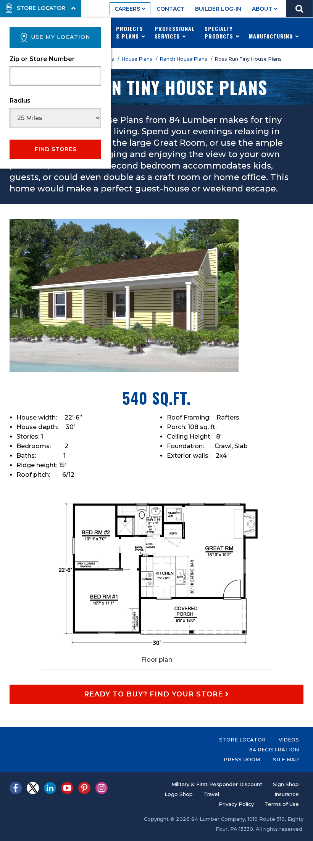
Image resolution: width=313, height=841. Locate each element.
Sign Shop (286, 784)
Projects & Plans (129, 32)
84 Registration (274, 749)
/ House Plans (136, 59)
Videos (289, 739)
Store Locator (242, 739)
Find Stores (55, 149)
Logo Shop (179, 794)
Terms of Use (282, 804)
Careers (128, 8)
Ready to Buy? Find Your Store (154, 694)
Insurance (286, 794)
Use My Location (60, 37)
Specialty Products (220, 32)
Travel (211, 794)
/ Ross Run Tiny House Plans (247, 59)
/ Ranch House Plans (183, 59)
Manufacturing (272, 36)
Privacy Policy (236, 804)
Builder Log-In (218, 8)
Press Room (242, 759)
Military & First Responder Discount (216, 784)
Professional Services (175, 32)
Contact (170, 8)
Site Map (286, 759)
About (263, 8)
